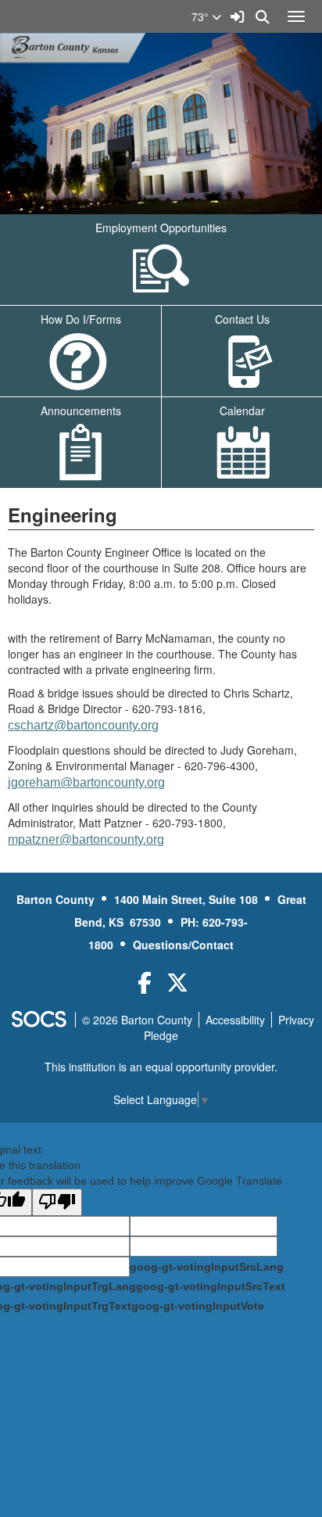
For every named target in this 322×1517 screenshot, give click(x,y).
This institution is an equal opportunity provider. (161, 1066)
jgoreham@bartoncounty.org (86, 782)
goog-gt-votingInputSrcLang (207, 1267)
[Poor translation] (57, 1202)
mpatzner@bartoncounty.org (86, 839)
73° (201, 16)
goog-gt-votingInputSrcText (210, 1286)
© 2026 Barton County (137, 1019)
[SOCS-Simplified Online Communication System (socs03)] (38, 1019)
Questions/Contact (183, 944)
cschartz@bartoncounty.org (83, 725)
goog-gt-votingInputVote (197, 1306)
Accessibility (235, 1019)
